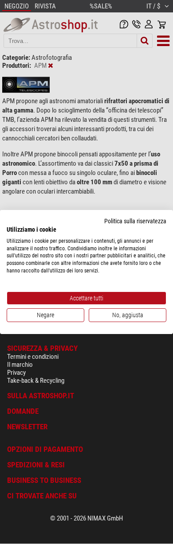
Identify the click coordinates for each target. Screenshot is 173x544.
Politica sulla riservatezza (135, 221)
